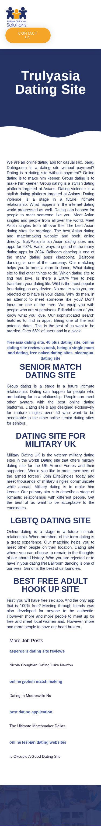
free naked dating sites (51, 352)
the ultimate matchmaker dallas (37, 726)
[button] (73, 16)
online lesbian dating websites (37, 742)
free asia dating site (25, 342)
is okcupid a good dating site (35, 756)
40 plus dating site (63, 342)
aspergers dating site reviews (37, 651)
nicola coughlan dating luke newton (41, 665)
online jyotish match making (35, 681)
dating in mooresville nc (30, 695)
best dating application (30, 712)
